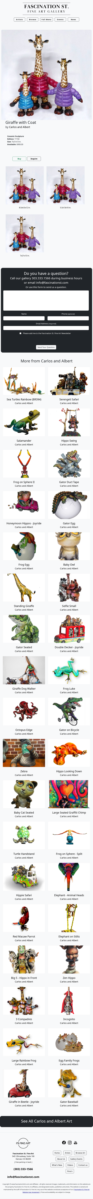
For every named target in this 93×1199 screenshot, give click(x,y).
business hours (71, 278)
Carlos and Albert (19, 127)
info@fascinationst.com (52, 283)
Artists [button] (19, 19)
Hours (69, 1171)
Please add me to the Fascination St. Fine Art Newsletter (47, 333)
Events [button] (60, 19)
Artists (67, 1153)
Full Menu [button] (46, 19)
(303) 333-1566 (23, 1169)
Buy (19, 159)
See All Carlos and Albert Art (46, 1121)
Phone (68, 314)
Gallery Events (76, 1159)
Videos (70, 1165)
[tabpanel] (46, 214)
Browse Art (80, 1153)
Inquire (34, 159)
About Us (61, 1159)
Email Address (46, 323)
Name (24, 314)
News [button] (73, 19)
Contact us (83, 1165)
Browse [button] (32, 19)
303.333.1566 (41, 278)
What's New (57, 1165)
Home (57, 1153)
